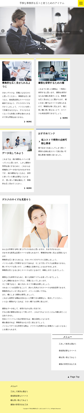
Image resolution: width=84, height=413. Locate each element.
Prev (3, 31)
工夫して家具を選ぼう (67, 344)
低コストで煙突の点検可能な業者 (54, 141)
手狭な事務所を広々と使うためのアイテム (42, 3)
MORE (29, 122)
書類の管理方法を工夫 (67, 364)
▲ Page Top (73, 377)
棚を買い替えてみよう (67, 357)
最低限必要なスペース (67, 351)
